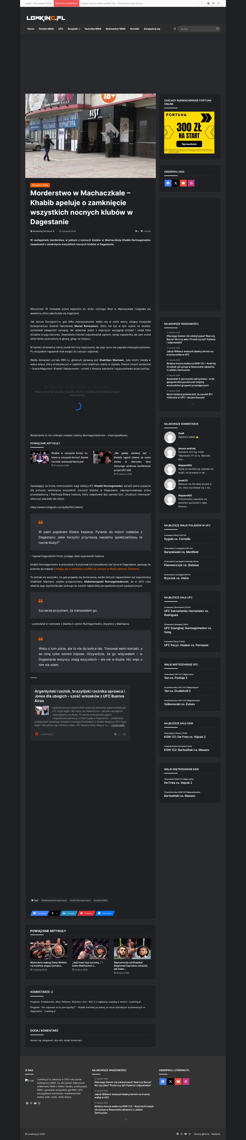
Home (30, 28)
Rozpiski (73, 28)
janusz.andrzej (186, 448)
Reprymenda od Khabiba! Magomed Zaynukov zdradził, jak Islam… (131, 965)
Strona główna (201, 1134)
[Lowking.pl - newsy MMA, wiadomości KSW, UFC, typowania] (46, 18)
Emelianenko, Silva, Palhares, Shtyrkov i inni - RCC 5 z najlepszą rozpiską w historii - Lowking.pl (91, 1001)
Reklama (216, 1134)
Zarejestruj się (152, 28)
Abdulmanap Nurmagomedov (54, 900)
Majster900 (185, 465)
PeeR (181, 433)
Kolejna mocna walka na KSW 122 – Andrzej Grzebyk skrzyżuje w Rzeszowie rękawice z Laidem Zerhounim (136, 3)
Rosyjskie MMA (40, 185)
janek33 (183, 480)
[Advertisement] (123, 62)
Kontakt (134, 28)
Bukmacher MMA (116, 28)
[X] (31, 1103)
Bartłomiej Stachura (42, 231)
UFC (60, 28)
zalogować (47, 1040)
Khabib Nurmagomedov (80, 900)
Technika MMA (92, 28)
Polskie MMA (46, 28)
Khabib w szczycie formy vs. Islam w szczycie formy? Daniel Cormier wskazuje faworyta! (69, 457)
